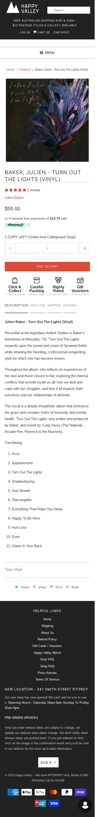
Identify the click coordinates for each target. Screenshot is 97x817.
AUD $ (46, 762)
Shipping (47, 626)
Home (47, 619)
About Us (47, 632)
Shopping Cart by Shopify (48, 780)
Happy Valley (23, 775)
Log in (25, 32)
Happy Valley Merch (47, 653)
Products (26, 69)
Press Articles (47, 673)
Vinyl (18, 569)
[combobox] (68, 10)
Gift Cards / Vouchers (47, 646)
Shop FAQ (47, 666)
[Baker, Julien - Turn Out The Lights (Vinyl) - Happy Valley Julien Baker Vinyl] (47, 120)
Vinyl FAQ (47, 659)
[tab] (16, 306)
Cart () (43, 32)
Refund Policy (47, 639)
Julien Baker (14, 198)
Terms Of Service (47, 679)
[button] (16, 190)
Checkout (61, 32)
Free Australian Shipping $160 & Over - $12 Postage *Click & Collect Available (45, 22)
